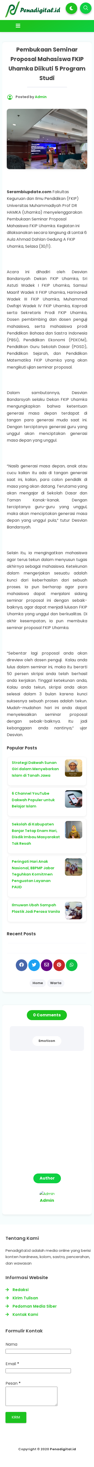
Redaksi (21, 1289)
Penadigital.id (63, 1449)
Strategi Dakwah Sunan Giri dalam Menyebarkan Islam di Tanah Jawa (35, 769)
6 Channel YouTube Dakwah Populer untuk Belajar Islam (33, 800)
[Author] (47, 1193)
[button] (71, 8)
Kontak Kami (25, 1314)
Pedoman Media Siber (35, 1306)
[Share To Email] (46, 965)
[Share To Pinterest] (59, 965)
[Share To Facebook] (21, 965)
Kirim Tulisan (25, 1298)
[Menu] (48, 26)
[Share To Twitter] (34, 965)
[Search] (85, 8)
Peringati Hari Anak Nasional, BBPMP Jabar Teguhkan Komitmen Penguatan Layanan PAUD (33, 874)
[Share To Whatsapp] (71, 965)
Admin (47, 1200)
